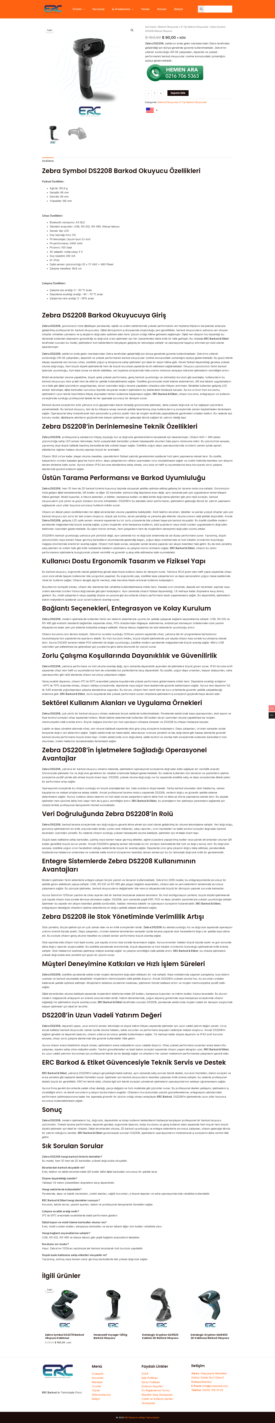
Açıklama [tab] (48, 160)
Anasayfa (97, 1373)
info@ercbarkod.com (209, 1386)
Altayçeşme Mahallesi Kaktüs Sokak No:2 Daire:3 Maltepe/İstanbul (208, 1377)
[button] (83, 9)
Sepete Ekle (178, 93)
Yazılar (96, 1390)
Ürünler (96, 1386)
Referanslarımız (101, 1394)
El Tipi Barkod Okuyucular (194, 26)
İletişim (96, 1398)
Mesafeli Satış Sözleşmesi (157, 1394)
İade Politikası (149, 1377)
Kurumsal (97, 1377)
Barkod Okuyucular (168, 26)
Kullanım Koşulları (152, 1386)
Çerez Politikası (150, 1382)
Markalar (97, 1382)
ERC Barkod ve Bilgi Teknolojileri (141, 1417)
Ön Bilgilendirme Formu (155, 1390)
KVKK (144, 1373)
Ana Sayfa (150, 26)
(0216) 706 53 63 (207, 1390)
